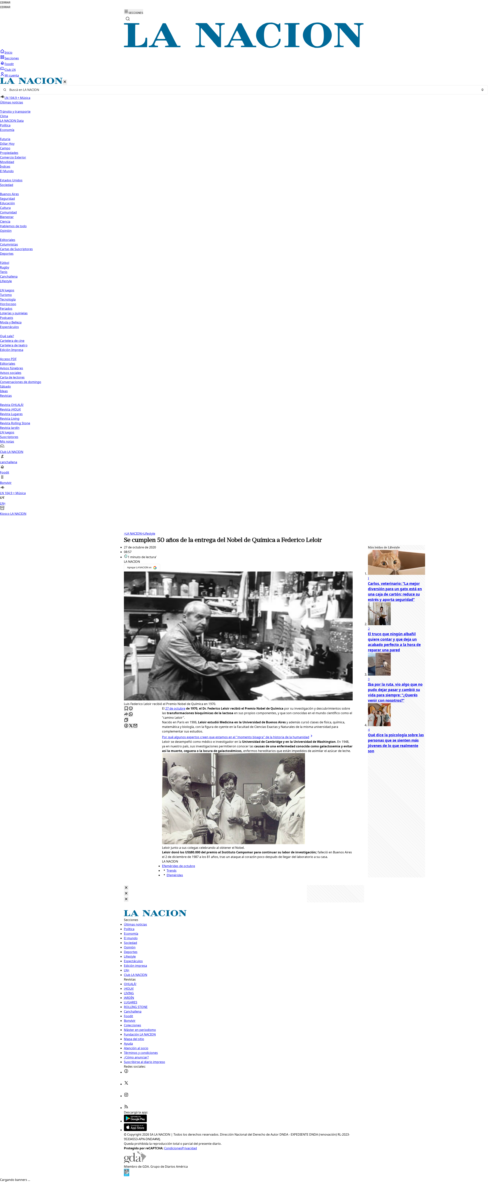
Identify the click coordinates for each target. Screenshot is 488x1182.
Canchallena (9, 276)
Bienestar (7, 217)
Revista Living (9, 418)
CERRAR (5, 2)
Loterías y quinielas (14, 313)
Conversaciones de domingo (20, 382)
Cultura (5, 208)
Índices (5, 166)
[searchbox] (242, 89)
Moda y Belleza (11, 322)
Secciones (12, 58)
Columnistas (9, 244)
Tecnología (8, 299)
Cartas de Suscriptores (16, 249)
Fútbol (4, 263)
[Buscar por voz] (482, 90)
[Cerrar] (65, 82)
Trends (172, 870)
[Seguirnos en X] (126, 1084)
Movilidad (7, 162)
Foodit (9, 64)
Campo (5, 148)
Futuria (5, 139)
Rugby (4, 267)
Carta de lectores (12, 377)
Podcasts (6, 318)
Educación (7, 203)
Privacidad (189, 1148)
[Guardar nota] (126, 708)
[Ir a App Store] (135, 1130)
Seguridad (7, 198)
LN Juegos (7, 290)
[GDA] (135, 1162)
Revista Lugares (11, 414)
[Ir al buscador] (128, 19)
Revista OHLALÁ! (11, 405)
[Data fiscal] (126, 1175)
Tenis (3, 272)
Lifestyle (148, 533)
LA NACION (133, 533)
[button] (244, 297)
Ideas (4, 391)
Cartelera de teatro (13, 345)
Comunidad (8, 212)
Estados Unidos (11, 180)
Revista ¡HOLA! (10, 409)
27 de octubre (175, 708)
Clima (4, 116)
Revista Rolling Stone (15, 423)
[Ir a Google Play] (135, 1121)
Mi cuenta (12, 75)
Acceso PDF (8, 359)
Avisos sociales (10, 373)
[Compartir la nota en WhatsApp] (130, 714)
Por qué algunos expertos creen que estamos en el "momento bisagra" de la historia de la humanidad (235, 737)
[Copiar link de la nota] (126, 720)
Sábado (5, 386)
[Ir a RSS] (126, 1108)
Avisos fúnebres (11, 368)
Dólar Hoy (7, 143)
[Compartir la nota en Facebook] (126, 725)
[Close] (126, 887)
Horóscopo (8, 304)
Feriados (6, 308)
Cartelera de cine (12, 341)
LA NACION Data (12, 121)
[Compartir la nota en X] (130, 725)
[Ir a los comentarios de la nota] (130, 708)
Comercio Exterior (13, 157)
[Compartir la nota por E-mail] (135, 725)
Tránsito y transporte (15, 111)
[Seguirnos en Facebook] (126, 1072)
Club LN (10, 70)
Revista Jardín (9, 428)
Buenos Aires (9, 194)
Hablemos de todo (13, 226)
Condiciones (173, 1148)
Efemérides (175, 875)
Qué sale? (7, 336)
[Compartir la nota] (126, 714)
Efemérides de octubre (178, 866)
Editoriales (7, 240)
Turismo (6, 295)
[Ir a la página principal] (244, 47)
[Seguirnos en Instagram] (126, 1096)
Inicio (8, 52)
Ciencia (5, 221)
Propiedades (9, 153)
